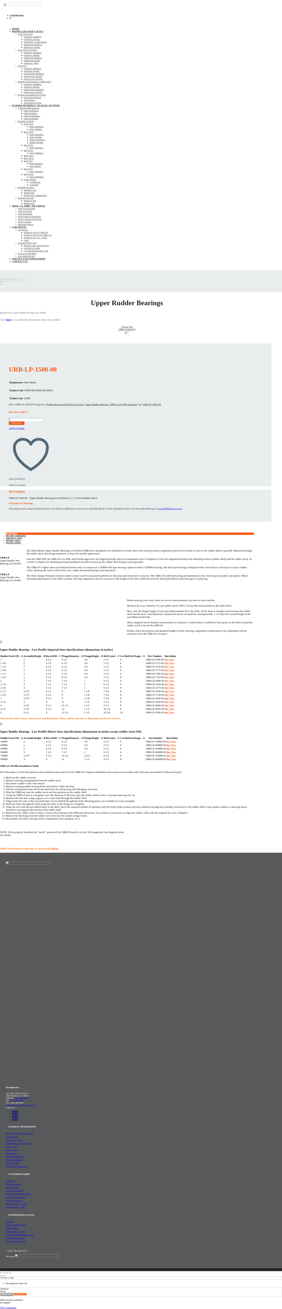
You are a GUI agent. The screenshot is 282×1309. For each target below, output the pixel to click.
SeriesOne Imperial (33, 58)
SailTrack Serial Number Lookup (20, 1235)
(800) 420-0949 (21, 1098)
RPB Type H (29, 159)
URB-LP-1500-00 (152, 404)
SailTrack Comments (14, 1191)
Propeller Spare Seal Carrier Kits (34, 82)
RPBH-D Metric (36, 143)
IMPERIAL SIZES (14, 538)
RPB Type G (29, 156)
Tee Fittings (29, 100)
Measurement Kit (26, 256)
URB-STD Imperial (32, 116)
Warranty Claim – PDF (15, 1207)
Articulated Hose (26, 209)
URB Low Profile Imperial (123, 404)
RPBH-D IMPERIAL (37, 140)
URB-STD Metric (31, 119)
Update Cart (7, 1294)
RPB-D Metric (36, 137)
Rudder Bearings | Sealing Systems (36, 105)
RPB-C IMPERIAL (37, 127)
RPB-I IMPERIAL (36, 164)
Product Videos (12, 1228)
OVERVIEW (11, 534)
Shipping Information (15, 1157)
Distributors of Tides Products (18, 1143)
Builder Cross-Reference (16, 1225)
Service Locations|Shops (29, 259)
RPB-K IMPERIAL (37, 177)
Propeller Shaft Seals (27, 31)
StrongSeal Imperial (34, 74)
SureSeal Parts (31, 63)
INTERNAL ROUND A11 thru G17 (38, 235)
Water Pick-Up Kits (33, 103)
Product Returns (12, 1188)
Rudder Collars (26, 198)
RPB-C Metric (36, 130)
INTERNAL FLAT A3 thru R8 (36, 233)
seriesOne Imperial (33, 45)
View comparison (8, 1307)
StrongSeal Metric (33, 77)
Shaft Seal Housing (27, 50)
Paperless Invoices (13, 1184)
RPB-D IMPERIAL (37, 135)
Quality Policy (12, 1150)
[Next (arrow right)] (4, 1275)
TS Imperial (35, 182)
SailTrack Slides (32, 248)
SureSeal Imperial (33, 37)
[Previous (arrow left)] (1, 1275)
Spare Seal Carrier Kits (35, 196)
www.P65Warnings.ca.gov (169, 508)
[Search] (1, 282)
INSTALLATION (13, 543)
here (8, 319)
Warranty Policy (12, 1163)
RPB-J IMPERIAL (36, 172)
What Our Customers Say (16, 1166)
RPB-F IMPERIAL (36, 153)
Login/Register (17, 15)
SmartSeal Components (35, 42)
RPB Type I (28, 161)
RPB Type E (28, 145)
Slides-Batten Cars (27, 243)
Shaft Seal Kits (25, 34)
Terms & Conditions (14, 1160)
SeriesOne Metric (32, 61)
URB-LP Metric (30, 114)
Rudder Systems (26, 122)
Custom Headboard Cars (36, 251)
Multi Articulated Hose (29, 217)
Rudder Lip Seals (26, 188)
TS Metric (34, 185)
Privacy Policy (12, 1147)
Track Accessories (27, 254)
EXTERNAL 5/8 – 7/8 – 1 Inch (35, 238)
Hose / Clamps (24, 222)
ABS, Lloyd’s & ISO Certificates (19, 1133)
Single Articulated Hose (30, 219)
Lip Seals (22, 66)
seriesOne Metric (32, 48)
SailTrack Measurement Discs (18, 1194)
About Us (10, 1222)
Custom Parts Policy (14, 1140)
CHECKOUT (20, 1294)
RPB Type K (29, 174)
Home (15, 29)
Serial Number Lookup (15, 1232)
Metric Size (29, 193)
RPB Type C (29, 124)
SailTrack (19, 227)
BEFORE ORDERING (16, 536)
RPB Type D (29, 132)
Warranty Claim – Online (16, 1204)
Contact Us (20, 261)
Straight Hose (25, 211)
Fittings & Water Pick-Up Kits (32, 95)
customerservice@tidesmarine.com (20, 1105)
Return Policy (11, 1153)
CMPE (26, 241)
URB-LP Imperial (31, 111)
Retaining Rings (25, 225)
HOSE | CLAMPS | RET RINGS (28, 206)
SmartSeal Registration (15, 1197)
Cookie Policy (12, 1137)
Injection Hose (25, 214)
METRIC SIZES (13, 541)
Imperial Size (30, 190)
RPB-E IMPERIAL (36, 148)
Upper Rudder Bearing (29, 108)
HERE (55, 848)
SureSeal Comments (14, 1201)
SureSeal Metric (32, 40)
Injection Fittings (32, 98)
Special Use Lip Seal (33, 79)
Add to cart (16, 423)
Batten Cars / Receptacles (36, 246)
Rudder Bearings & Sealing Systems (65, 404)
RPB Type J (28, 169)
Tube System (30, 180)
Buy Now (169, 659)
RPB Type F (28, 151)
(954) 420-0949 (16, 1100)
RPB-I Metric (35, 167)
